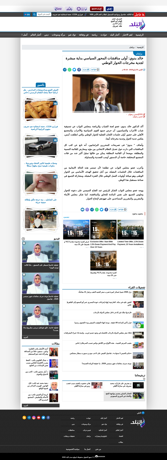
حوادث (104, 34)
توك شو (72, 34)
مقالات (120, 442)
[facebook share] (79, 69)
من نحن (98, 449)
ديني (46, 34)
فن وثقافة (83, 34)
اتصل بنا (87, 449)
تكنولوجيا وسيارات (101, 436)
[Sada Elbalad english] (58, 9)
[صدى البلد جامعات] (82, 9)
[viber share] (87, 209)
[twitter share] (74, 69)
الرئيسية (140, 34)
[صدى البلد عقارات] (69, 9)
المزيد (26, 337)
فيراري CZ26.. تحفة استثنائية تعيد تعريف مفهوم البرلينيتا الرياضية (87, 14)
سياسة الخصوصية (72, 449)
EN (28, 15)
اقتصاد (121, 436)
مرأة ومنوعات (58, 34)
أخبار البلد (114, 34)
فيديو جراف (87, 430)
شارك (85, 69)
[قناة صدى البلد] (110, 9)
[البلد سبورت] (96, 9)
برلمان (131, 47)
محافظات (71, 430)
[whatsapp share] (69, 69)
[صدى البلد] (137, 24)
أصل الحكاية (103, 430)
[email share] (65, 69)
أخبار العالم (36, 34)
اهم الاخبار (127, 34)
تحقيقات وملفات (69, 436)
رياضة (94, 34)
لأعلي (139, 413)
